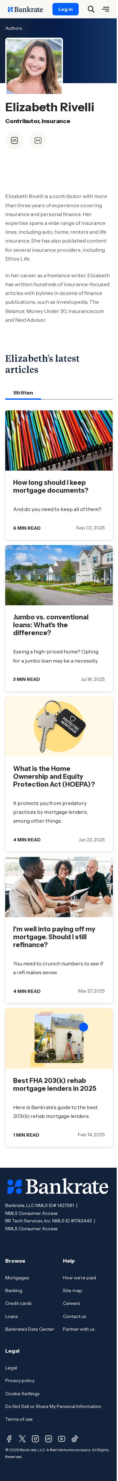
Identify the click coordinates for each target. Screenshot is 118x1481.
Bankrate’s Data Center (29, 1329)
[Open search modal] (91, 9)
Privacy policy (19, 1380)
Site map (72, 1290)
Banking (13, 1290)
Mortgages (17, 1278)
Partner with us (78, 1329)
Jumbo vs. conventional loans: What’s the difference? (50, 625)
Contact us (74, 1316)
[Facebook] (9, 1439)
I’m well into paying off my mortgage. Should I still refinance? (54, 937)
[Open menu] (105, 9)
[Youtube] (62, 1439)
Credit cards (18, 1303)
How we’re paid (79, 1278)
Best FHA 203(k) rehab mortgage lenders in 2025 (54, 1084)
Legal (11, 1368)
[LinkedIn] (48, 1439)
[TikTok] (75, 1439)
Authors (13, 28)
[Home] (29, 9)
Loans (11, 1316)
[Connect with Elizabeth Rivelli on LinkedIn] (14, 140)
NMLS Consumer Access (31, 1213)
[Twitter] (22, 1439)
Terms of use (19, 1419)
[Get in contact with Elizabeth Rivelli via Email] (38, 140)
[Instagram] (35, 1439)
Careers (71, 1303)
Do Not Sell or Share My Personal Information (53, 1406)
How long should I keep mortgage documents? (50, 486)
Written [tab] (23, 392)
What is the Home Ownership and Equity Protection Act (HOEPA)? (54, 776)
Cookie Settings (22, 1394)
